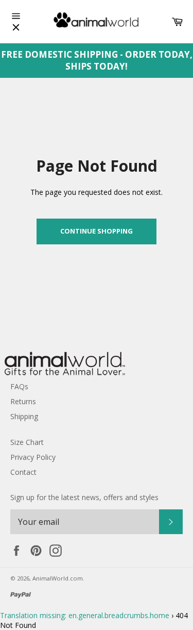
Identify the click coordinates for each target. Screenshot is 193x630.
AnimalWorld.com (57, 578)
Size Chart (27, 442)
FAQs (19, 386)
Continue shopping (96, 231)
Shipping (24, 416)
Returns (23, 401)
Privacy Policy (33, 457)
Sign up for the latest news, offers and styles (84, 497)
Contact (23, 472)
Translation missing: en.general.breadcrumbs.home (84, 615)
